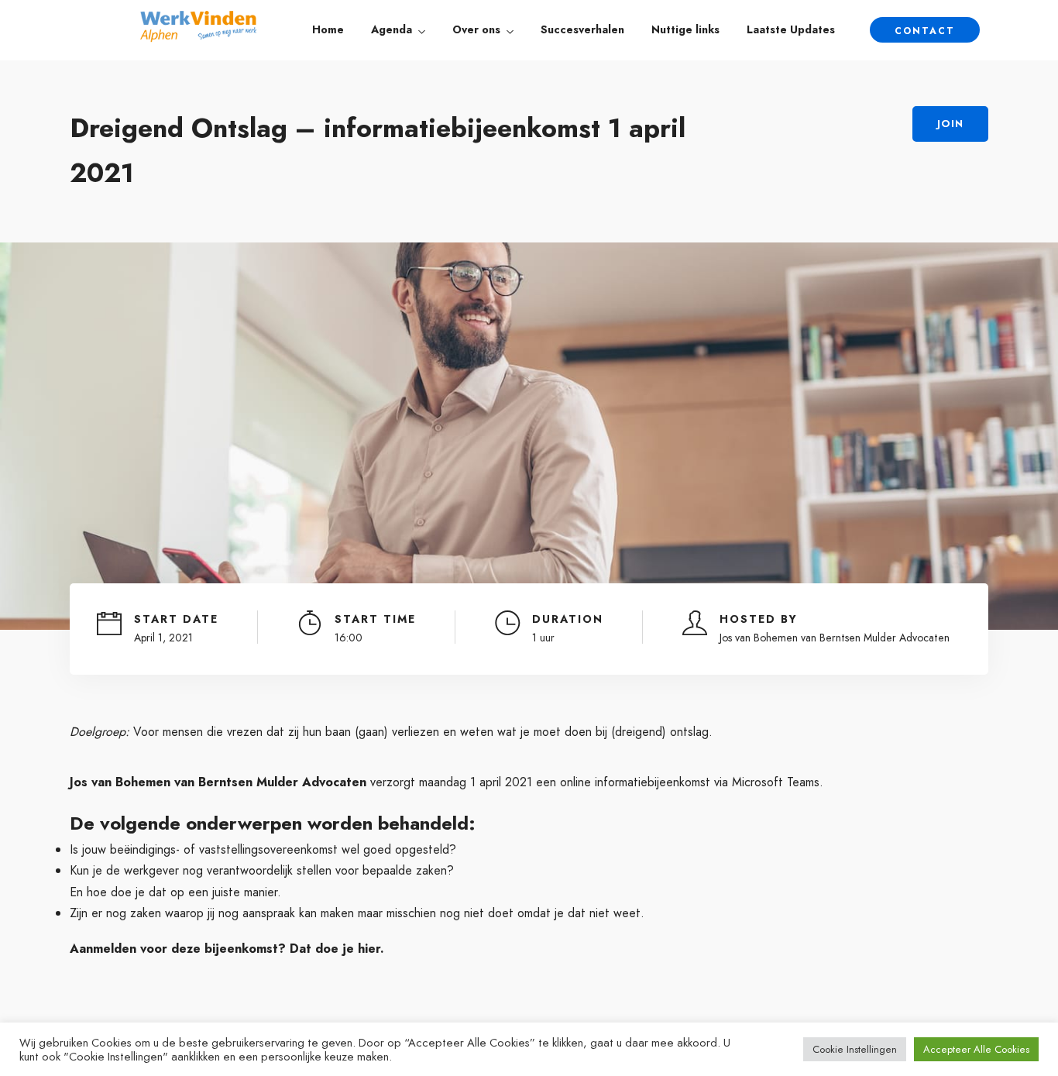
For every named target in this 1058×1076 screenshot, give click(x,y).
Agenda (391, 29)
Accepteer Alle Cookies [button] (976, 1049)
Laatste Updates (791, 29)
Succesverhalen (582, 29)
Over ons (476, 29)
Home (328, 29)
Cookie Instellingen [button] (854, 1049)
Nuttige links (685, 29)
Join (950, 123)
